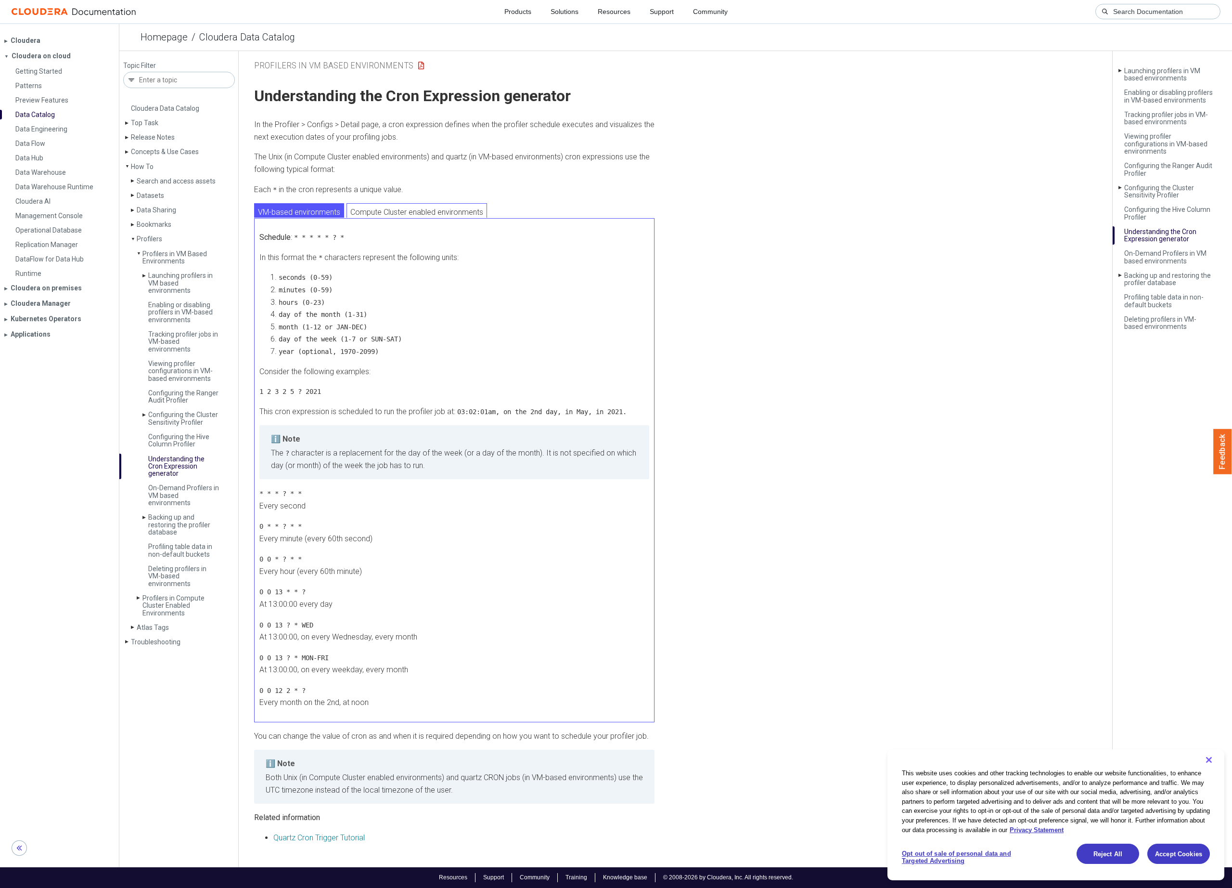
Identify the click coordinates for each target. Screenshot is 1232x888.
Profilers (149, 239)
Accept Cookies (1178, 854)
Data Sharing (156, 210)
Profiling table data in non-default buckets (180, 550)
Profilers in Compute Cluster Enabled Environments (173, 605)
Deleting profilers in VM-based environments (177, 576)
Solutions (564, 11)
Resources (614, 11)
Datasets (150, 195)
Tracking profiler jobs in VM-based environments (1166, 118)
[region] (1055, 814)
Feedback (1222, 452)
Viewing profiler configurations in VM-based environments (180, 371)
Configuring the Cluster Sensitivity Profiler (183, 418)
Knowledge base (625, 877)
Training (576, 877)
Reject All (1107, 854)
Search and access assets (176, 181)
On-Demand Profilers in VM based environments (1165, 256)
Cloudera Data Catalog (247, 37)
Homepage (164, 37)
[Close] (1208, 759)
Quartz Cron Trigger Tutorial (319, 837)
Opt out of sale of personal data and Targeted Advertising (956, 857)
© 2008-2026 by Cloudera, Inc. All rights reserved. (728, 877)
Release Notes (153, 137)
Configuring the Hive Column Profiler (178, 440)
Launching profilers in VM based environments (1162, 74)
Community (710, 11)
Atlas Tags (153, 627)
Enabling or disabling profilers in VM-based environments (180, 312)
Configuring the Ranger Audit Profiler (183, 396)
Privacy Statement (1037, 829)
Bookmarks (154, 224)
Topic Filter (139, 65)
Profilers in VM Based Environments (174, 257)
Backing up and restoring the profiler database (179, 524)
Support (662, 11)
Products (517, 11)
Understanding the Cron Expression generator (176, 466)
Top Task (144, 123)
